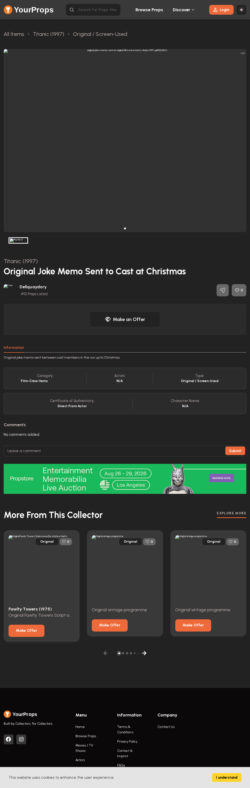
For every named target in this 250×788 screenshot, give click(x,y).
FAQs (121, 765)
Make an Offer (129, 319)
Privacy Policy (127, 741)
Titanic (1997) (21, 261)
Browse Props (149, 9)
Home (80, 727)
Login (224, 9)
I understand (227, 777)
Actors (80, 760)
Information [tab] (14, 347)
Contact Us (166, 727)
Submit (235, 451)
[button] (125, 228)
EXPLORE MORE (231, 513)
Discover (181, 9)
